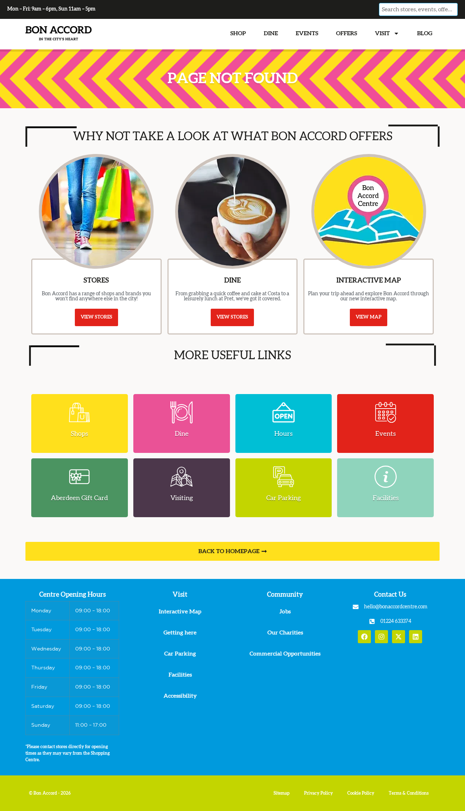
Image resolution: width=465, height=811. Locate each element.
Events (307, 33)
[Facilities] (386, 477)
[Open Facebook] (364, 636)
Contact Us (390, 595)
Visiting (181, 498)
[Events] (386, 412)
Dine (271, 33)
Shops (79, 434)
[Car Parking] (283, 477)
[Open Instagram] (381, 636)
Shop (238, 33)
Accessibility (180, 696)
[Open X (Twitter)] (398, 636)
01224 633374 (395, 621)
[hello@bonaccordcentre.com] (356, 607)
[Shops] (79, 412)
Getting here (180, 633)
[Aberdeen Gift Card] (79, 477)
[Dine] (181, 412)
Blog (424, 33)
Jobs (285, 612)
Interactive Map (180, 612)
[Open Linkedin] (415, 636)
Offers (346, 33)
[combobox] (418, 9)
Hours (283, 434)
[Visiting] (181, 477)
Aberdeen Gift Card (79, 498)
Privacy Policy (318, 793)
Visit (382, 33)
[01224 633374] (372, 621)
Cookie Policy (360, 793)
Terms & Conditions (409, 793)
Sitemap (282, 793)
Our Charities (285, 633)
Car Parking (283, 498)
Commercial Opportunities (285, 654)
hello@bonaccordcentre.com (395, 606)
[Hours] (283, 412)
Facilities (386, 498)
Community (285, 595)
